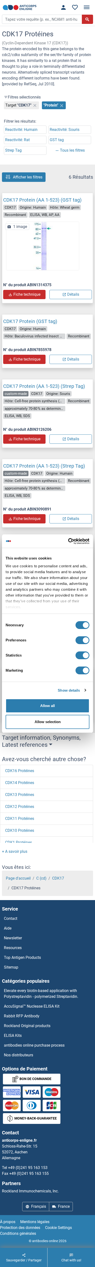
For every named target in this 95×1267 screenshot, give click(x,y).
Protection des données (20, 1227)
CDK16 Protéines (19, 770)
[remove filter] (34, 105)
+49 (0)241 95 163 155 (29, 1173)
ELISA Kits (13, 1035)
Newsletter (13, 938)
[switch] (82, 640)
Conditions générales (18, 1233)
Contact (10, 918)
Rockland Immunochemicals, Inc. (30, 1191)
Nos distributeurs (18, 1055)
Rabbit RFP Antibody (21, 1016)
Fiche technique (26, 294)
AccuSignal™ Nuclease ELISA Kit (31, 1006)
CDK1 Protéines (18, 842)
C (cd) (41, 878)
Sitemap (11, 967)
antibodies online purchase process (34, 1045)
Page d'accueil (18, 878)
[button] (14, 851)
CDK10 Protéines (19, 830)
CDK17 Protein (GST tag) (30, 321)
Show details (69, 690)
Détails (73, 294)
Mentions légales (34, 1221)
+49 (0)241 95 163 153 (28, 1167)
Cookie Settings (58, 1227)
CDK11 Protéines (19, 818)
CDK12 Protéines (19, 806)
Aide (7, 928)
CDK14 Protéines (19, 782)
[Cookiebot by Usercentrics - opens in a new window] (68, 541)
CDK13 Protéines (19, 794)
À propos (7, 1221)
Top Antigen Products (22, 957)
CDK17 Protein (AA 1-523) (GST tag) (42, 200)
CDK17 (58, 878)
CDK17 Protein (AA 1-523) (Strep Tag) (44, 386)
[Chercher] (87, 19)
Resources (13, 947)
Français (38, 1206)
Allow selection (48, 722)
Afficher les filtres (27, 177)
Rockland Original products (27, 1025)
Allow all (47, 706)
